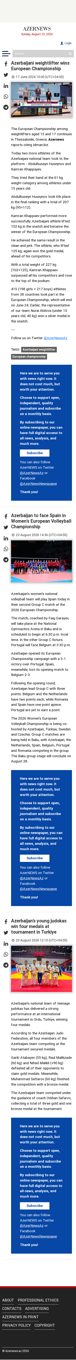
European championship (29, 356)
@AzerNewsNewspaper (38, 484)
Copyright (44, 1325)
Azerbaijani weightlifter (39, 349)
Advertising (37, 1308)
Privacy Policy (16, 1325)
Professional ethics (38, 1300)
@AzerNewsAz (55, 338)
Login (68, 43)
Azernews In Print (20, 1317)
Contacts (11, 1308)
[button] (6, 64)
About (8, 1300)
